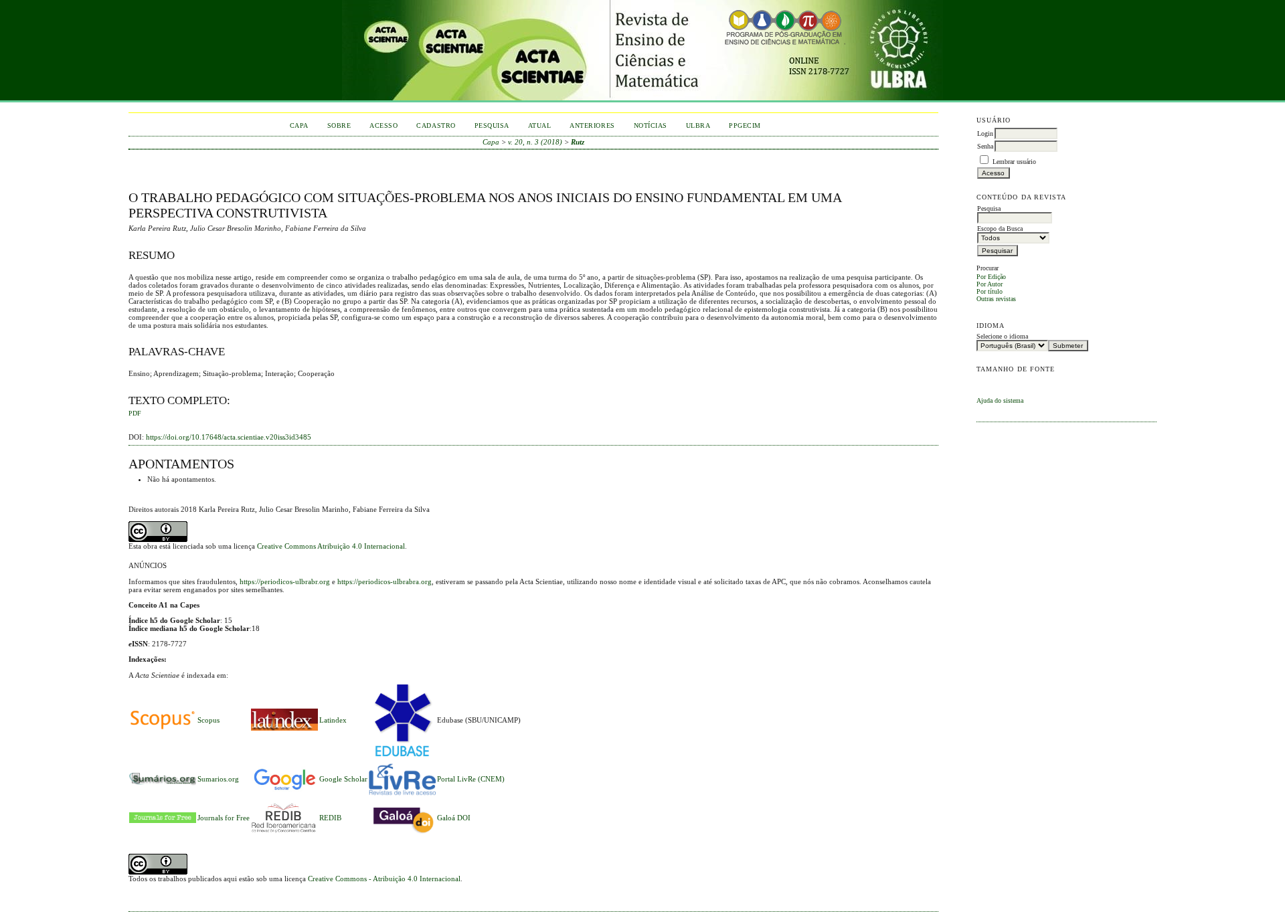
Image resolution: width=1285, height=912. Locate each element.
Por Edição (991, 276)
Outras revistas (996, 298)
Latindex (333, 720)
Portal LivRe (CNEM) (471, 779)
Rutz (577, 142)
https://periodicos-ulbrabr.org (285, 581)
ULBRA (698, 125)
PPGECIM (745, 125)
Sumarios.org (218, 779)
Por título (989, 291)
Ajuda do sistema (999, 400)
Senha (985, 146)
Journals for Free (223, 818)
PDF (134, 413)
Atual (539, 125)
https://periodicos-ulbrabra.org (384, 581)
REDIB (330, 818)
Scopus (208, 720)
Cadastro (435, 125)
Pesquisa (492, 125)
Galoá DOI (453, 818)
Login (985, 133)
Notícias (650, 125)
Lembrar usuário (1014, 161)
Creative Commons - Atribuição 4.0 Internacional (384, 879)
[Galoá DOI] (402, 834)
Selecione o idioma (1002, 336)
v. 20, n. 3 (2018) (535, 142)
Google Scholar (343, 779)
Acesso (383, 125)
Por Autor (989, 284)
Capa (299, 125)
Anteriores (592, 125)
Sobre (339, 125)
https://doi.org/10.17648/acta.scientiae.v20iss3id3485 (228, 437)
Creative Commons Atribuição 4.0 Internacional (331, 546)
